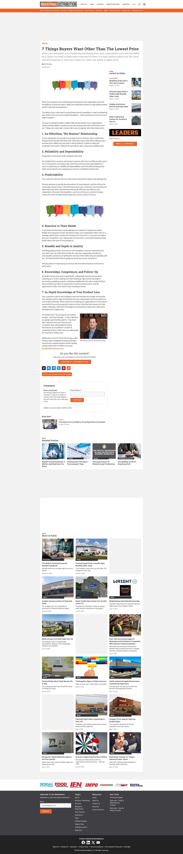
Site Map (127, 847)
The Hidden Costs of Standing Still (127, 463)
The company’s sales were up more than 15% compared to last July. (91, 569)
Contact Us (64, 847)
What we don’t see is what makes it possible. (91, 684)
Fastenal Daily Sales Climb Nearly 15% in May (57, 682)
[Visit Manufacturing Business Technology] (136, 785)
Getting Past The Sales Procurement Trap (77, 463)
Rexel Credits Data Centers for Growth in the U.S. (118, 119)
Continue (77, 400)
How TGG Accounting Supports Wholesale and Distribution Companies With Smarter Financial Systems (124, 641)
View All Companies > (125, 144)
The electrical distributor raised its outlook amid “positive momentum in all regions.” (90, 607)
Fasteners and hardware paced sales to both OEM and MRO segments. (91, 725)
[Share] (49, 368)
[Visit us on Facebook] (83, 842)
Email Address (76, 390)
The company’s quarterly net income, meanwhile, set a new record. (121, 725)
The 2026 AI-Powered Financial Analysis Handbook (54, 564)
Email (42, 801)
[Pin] (64, 368)
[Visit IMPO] (91, 785)
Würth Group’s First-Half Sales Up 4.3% (57, 639)
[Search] (139, 4)
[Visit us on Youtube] (98, 842)
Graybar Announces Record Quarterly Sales (118, 105)
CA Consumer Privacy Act (113, 847)
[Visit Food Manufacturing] (61, 785)
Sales (45, 43)
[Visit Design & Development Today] (46, 785)
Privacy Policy (83, 847)
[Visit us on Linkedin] (88, 842)
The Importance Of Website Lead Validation (103, 463)
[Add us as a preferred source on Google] (69, 368)
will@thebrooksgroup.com (54, 348)
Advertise (73, 847)
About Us (56, 847)
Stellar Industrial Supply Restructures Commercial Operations (124, 682)
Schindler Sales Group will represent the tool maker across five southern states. (124, 605)
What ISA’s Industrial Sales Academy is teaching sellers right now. (122, 763)
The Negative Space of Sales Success (91, 681)
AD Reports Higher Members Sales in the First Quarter (57, 758)
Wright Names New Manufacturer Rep (124, 601)
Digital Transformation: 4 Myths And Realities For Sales (53, 464)
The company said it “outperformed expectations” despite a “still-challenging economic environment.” (56, 644)
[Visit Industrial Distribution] (106, 785)
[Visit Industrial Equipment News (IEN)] (76, 785)
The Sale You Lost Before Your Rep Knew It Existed (82, 422)
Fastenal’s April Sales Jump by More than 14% (90, 720)
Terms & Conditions (96, 847)
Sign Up (46, 811)
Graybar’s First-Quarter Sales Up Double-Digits (122, 720)
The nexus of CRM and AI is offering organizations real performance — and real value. (90, 762)
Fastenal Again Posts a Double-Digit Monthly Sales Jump (118, 94)
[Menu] (144, 4)
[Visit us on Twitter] (93, 842)
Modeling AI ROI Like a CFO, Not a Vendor (118, 82)
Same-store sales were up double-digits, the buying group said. (57, 763)
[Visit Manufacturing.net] (121, 785)
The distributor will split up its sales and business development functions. (123, 688)
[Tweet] (59, 368)
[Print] (44, 368)
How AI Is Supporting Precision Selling (91, 757)
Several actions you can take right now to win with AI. (57, 569)
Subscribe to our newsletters (74, 362)
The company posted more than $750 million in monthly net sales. (57, 688)
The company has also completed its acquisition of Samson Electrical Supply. (55, 607)
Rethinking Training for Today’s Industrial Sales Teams (122, 758)
